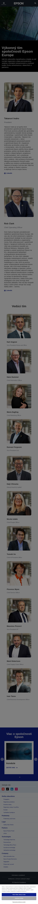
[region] (19, 894)
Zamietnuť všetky (19, 898)
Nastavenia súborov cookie (19, 902)
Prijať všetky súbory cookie (19, 894)
